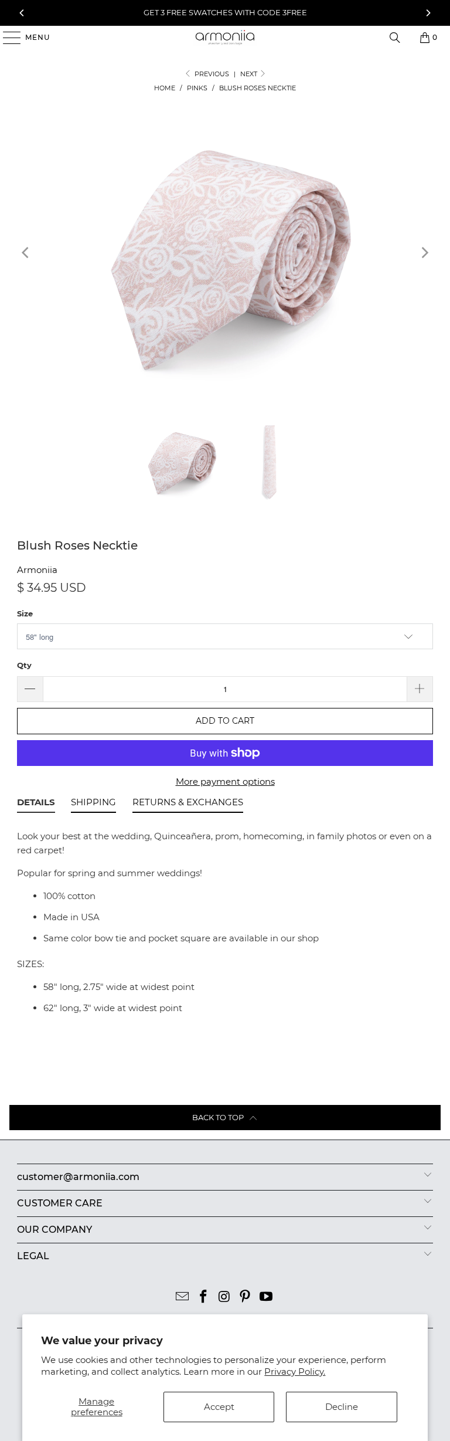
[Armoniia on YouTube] (266, 1297)
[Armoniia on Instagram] (224, 1297)
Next (249, 74)
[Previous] (22, 13)
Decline (341, 1406)
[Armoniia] (225, 37)
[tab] (36, 804)
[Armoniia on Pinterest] (245, 1297)
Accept (219, 1406)
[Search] (395, 37)
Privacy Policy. (294, 1371)
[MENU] (6, 37)
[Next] (428, 13)
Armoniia (37, 569)
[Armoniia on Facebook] (203, 1297)
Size (25, 613)
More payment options (225, 781)
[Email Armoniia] (183, 1297)
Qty (24, 665)
